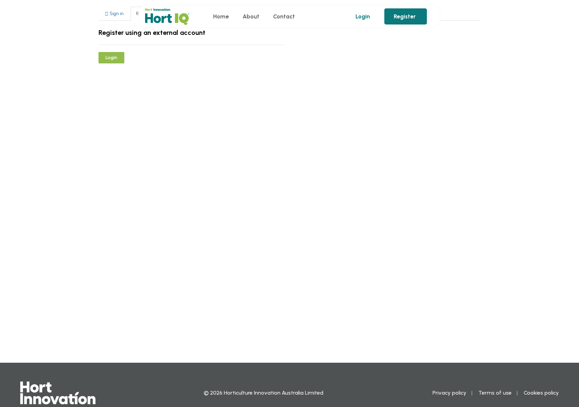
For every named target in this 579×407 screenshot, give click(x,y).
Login (363, 16)
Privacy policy (449, 393)
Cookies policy (541, 393)
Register (405, 16)
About (251, 16)
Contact (284, 16)
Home (221, 16)
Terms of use (495, 393)
